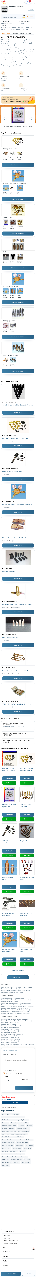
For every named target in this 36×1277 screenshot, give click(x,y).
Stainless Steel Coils (16, 1159)
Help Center (7, 1235)
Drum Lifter (5, 1122)
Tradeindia (3, 1107)
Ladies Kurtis (27, 1148)
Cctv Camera (13, 1151)
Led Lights (5, 1151)
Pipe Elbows (5, 1165)
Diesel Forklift (6, 1137)
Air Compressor (20, 1154)
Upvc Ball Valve (26, 1162)
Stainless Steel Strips (22, 1142)
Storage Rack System (8, 1139)
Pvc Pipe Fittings (6, 1162)
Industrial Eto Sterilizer (23, 1128)
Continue (24, 1088)
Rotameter (21, 1125)
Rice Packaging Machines (9, 1131)
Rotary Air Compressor (8, 1128)
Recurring (19, 1073)
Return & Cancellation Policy (11, 1240)
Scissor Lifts (24, 1122)
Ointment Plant (6, 1148)
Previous (5, 118)
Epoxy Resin (19, 1139)
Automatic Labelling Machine (19, 1134)
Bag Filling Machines (7, 1145)
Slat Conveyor (29, 1145)
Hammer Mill (5, 1134)
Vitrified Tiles (5, 1159)
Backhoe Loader (6, 1120)
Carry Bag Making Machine (20, 1120)
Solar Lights (15, 1156)
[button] (31, 9)
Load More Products (18, 970)
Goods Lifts (24, 1156)
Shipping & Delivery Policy (10, 1243)
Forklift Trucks (15, 1114)
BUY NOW (17, 412)
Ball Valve (22, 1151)
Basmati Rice (20, 1117)
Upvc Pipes (16, 1162)
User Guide (7, 1238)
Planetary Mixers (17, 1148)
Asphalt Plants (19, 1145)
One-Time (9, 1073)
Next (30, 118)
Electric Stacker (15, 1122)
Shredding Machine (23, 1131)
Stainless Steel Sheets (8, 1142)
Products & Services (18, 33)
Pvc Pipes (27, 1159)
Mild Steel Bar (28, 1139)
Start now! (15, 1102)
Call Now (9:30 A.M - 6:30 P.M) (12, 101)
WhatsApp (28, 101)
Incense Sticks (6, 1156)
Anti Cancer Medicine (8, 1154)
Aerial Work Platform (17, 1137)
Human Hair (5, 1114)
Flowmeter (29, 1125)
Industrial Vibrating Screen (9, 1125)
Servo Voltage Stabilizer (8, 1117)
